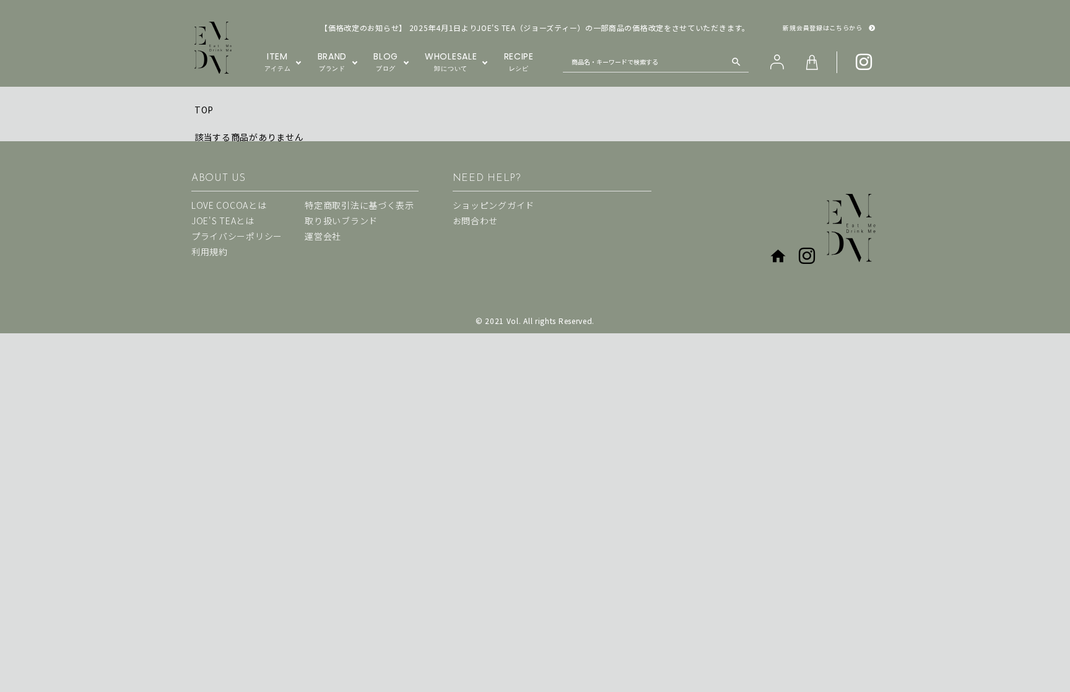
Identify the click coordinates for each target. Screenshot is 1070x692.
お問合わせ (475, 220)
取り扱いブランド (341, 220)
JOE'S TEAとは (222, 220)
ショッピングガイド (493, 205)
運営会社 (323, 236)
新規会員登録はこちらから (822, 28)
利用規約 (209, 251)
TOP (204, 109)
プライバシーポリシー (236, 236)
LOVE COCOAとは (228, 205)
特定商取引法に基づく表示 (359, 205)
